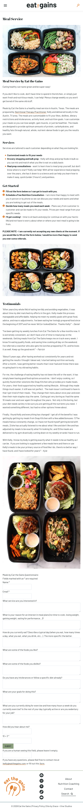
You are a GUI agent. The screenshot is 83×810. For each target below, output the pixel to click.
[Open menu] (5, 5)
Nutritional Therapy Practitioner (30, 112)
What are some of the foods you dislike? (22, 663)
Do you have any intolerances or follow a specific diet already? (32, 677)
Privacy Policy (38, 806)
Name (6, 582)
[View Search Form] (78, 5)
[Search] (72, 794)
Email (6, 591)
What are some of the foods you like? (20, 649)
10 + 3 (6, 736)
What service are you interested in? (20, 600)
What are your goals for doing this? (19, 691)
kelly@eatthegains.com (14, 763)
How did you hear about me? (16, 726)
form (42, 763)
